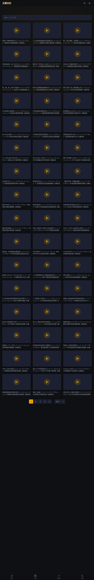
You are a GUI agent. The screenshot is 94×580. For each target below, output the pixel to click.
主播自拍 (6, 3)
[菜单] (89, 3)
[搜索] (84, 3)
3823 (57, 401)
